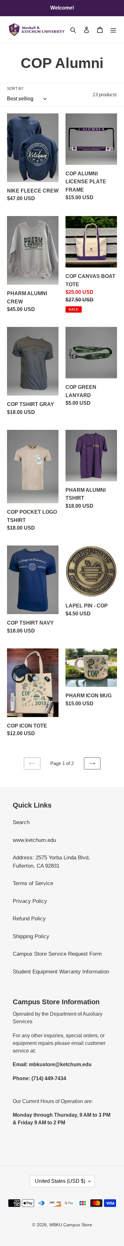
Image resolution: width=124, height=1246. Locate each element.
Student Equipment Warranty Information (61, 972)
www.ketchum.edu (34, 840)
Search (21, 822)
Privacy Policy (30, 901)
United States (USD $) (60, 1181)
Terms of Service (33, 883)
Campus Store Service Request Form (57, 954)
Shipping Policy (31, 936)
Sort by (15, 88)
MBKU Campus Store (70, 1224)
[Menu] (113, 30)
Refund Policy (29, 919)
